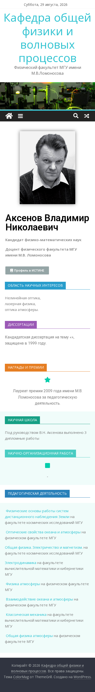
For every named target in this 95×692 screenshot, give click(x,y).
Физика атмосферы (23, 583)
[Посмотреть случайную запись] (86, 116)
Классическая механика (26, 614)
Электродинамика (20, 562)
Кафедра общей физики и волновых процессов (47, 37)
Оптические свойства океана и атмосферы (43, 531)
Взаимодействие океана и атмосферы (39, 599)
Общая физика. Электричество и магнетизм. (44, 547)
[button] (27, 270)
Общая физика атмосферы (29, 635)
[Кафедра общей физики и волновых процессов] (9, 116)
